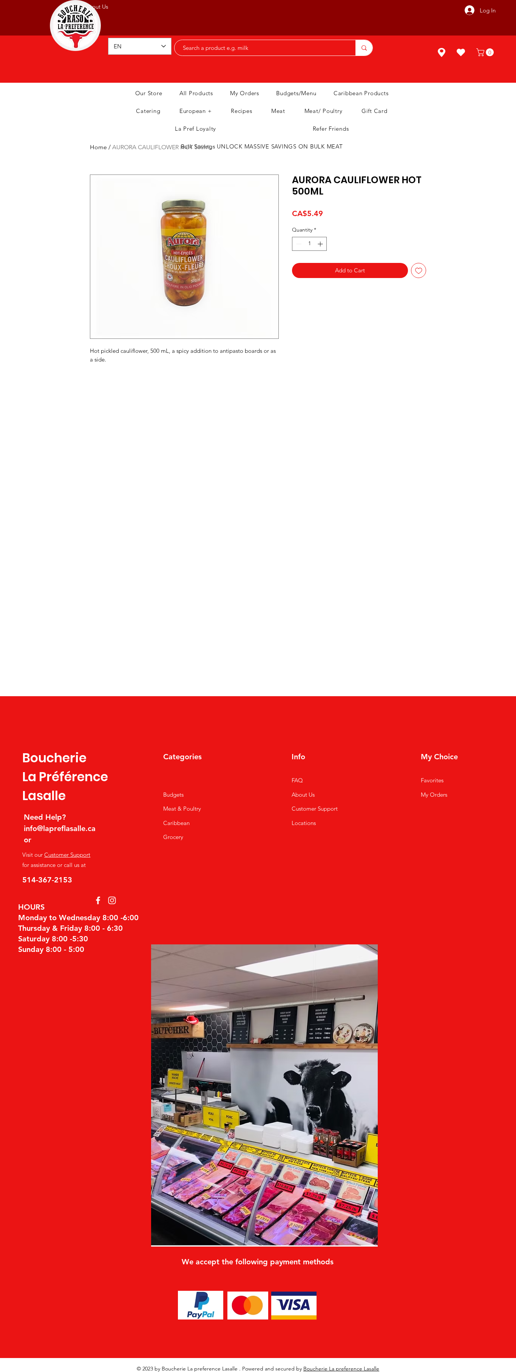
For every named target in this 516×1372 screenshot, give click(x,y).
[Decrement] (298, 243)
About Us (303, 794)
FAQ (297, 780)
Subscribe (292, 11)
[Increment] (321, 243)
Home (98, 147)
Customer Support (67, 854)
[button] (486, 52)
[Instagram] (112, 900)
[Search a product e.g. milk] (363, 48)
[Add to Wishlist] (418, 270)
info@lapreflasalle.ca (60, 828)
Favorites (432, 780)
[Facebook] (98, 900)
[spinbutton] (309, 243)
